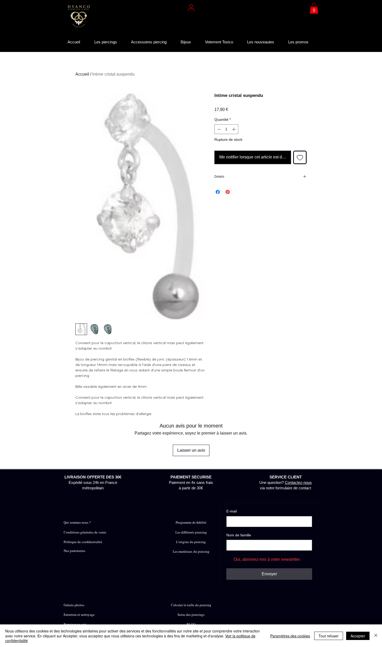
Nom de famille (238, 535)
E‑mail (231, 511)
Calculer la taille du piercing (191, 605)
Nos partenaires (74, 550)
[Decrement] (218, 129)
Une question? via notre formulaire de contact (285, 482)
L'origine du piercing (191, 541)
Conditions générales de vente (85, 532)
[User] (191, 7)
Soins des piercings (191, 614)
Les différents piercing (191, 532)
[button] (313, 8)
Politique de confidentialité (83, 541)
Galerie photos (74, 605)
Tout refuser (329, 635)
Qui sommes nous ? (77, 522)
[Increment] (234, 129)
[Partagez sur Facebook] (218, 192)
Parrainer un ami (75, 624)
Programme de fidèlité (191, 522)
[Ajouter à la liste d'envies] (300, 157)
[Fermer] (376, 636)
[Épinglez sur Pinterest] (228, 192)
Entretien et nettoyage (79, 614)
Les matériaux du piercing (191, 551)
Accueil (82, 74)
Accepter (358, 635)
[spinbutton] (226, 129)
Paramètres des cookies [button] (290, 635)
